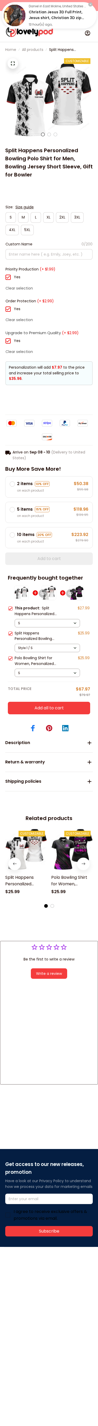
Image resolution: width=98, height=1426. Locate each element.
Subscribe (49, 1231)
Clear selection (19, 288)
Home (10, 49)
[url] (25, 1281)
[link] (15, 15)
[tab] (42, 134)
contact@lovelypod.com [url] (38, 1274)
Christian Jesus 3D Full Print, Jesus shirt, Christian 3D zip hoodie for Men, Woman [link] (56, 17)
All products (32, 49)
